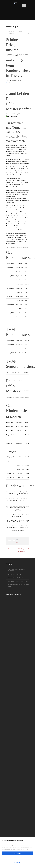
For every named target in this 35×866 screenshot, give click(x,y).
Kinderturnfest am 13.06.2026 (15, 577)
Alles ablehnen (17, 862)
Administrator (20, 31)
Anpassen (17, 857)
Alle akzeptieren (17, 853)
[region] (17, 851)
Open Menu (24, 5)
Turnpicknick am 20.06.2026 (15, 574)
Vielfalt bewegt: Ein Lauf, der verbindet (18, 581)
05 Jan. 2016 (11, 31)
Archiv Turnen (11, 33)
